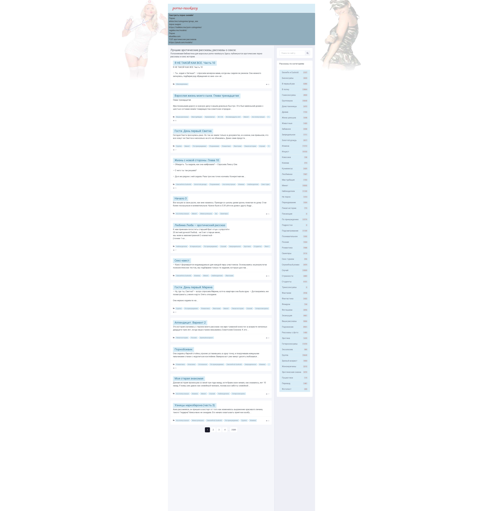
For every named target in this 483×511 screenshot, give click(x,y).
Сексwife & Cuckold (183, 184)
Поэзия (194, 338)
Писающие (294, 214)
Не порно (294, 197)
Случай (262, 146)
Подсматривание (294, 231)
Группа (178, 146)
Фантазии (237, 146)
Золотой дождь (200, 184)
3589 (233, 430)
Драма (294, 112)
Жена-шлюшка (206, 213)
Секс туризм (266, 184)
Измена (241, 184)
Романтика (226, 146)
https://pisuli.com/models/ (181, 42)
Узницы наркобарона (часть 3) (195, 405)
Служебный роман (294, 264)
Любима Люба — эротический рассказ (200, 225)
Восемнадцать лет (233, 117)
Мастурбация (197, 117)
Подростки (294, 225)
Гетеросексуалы (261, 308)
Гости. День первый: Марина (193, 287)
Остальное (202, 364)
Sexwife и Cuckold (294, 72)
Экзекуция (294, 315)
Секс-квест (182, 260)
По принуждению (199, 146)
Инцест (294, 151)
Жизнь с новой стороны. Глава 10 (197, 160)
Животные (294, 123)
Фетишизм (294, 310)
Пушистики (294, 378)
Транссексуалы (294, 287)
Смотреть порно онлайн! (181, 15)
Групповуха (294, 101)
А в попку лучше (258, 117)
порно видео (175, 24)
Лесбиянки (294, 174)
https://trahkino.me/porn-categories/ (185, 27)
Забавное (294, 129)
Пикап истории (250, 146)
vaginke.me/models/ (178, 30)
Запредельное (234, 246)
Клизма (294, 163)
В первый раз (195, 246)
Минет (246, 117)
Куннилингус (210, 117)
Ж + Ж (220, 117)
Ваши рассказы (182, 117)
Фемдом (294, 304)
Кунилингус (294, 168)
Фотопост (294, 389)
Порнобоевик (183, 349)
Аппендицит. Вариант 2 (190, 322)
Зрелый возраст (206, 338)
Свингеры (224, 213)
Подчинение (214, 146)
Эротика (247, 246)
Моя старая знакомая (189, 378)
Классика (191, 364)
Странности (294, 276)
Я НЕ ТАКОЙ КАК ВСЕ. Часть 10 (195, 62)
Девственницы (294, 106)
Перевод (294, 383)
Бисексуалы (294, 78)
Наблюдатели (253, 184)
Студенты (257, 246)
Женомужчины (182, 84)
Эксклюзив (294, 349)
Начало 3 (181, 198)
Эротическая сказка (294, 372)
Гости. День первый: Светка (193, 131)
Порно (172, 18)
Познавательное (294, 236)
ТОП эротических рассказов (182, 39)
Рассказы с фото (294, 332)
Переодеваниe (294, 202)
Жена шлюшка (294, 117)
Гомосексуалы (294, 95)
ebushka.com (174, 36)
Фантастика (269, 246)
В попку (294, 89)
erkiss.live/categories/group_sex (183, 21)
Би (216, 213)
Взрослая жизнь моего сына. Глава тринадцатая (207, 95)
